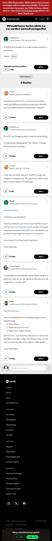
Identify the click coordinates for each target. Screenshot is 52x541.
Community (13, 19)
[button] (48, 39)
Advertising (11, 424)
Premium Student (13, 488)
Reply (41, 67)
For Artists (10, 414)
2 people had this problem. (15, 66)
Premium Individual (14, 473)
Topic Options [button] (25, 76)
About (8, 392)
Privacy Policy (10, 525)
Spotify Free (11, 494)
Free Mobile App (13, 456)
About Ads (9, 529)
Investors (10, 429)
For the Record (12, 402)
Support (9, 446)
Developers (11, 419)
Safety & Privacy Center (18, 521)
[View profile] (6, 38)
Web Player (11, 451)
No (21, 537)
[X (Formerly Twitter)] (16, 503)
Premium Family (12, 483)
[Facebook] (24, 503)
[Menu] (48, 19)
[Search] (36, 19)
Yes (30, 537)
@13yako (31, 230)
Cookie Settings (21, 525)
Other (14, 56)
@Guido (35, 335)
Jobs (8, 397)
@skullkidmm (13, 210)
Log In (42, 19)
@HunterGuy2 (13, 311)
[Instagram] (9, 503)
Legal (7, 521)
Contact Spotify (12, 461)
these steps (32, 10)
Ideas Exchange (16, 227)
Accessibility (18, 529)
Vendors (9, 435)
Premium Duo (11, 478)
